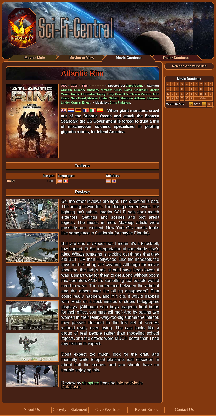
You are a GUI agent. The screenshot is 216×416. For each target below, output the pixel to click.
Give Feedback (108, 409)
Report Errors (146, 409)
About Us (31, 409)
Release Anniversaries (189, 66)
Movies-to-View (81, 58)
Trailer (11, 181)
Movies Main (34, 58)
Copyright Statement (70, 409)
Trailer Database (176, 58)
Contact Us (184, 409)
